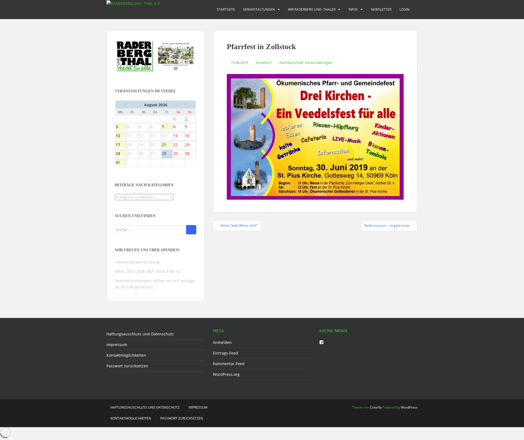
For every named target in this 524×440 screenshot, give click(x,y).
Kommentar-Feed (229, 363)
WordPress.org (226, 374)
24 (121, 154)
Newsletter (381, 9)
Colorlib (376, 407)
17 (121, 145)
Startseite (226, 9)
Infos (353, 9)
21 (167, 145)
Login (404, 9)
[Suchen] (191, 229)
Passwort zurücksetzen (127, 365)
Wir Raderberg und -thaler (311, 9)
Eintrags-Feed (225, 353)
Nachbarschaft (291, 62)
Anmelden (222, 342)
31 (121, 163)
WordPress (409, 407)
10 (121, 136)
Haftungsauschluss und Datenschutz (140, 333)
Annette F (264, 62)
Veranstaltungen (259, 9)
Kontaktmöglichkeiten (126, 355)
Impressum (116, 344)
